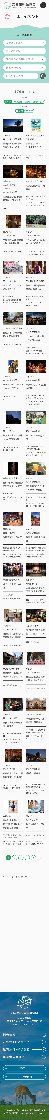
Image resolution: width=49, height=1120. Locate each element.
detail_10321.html (13, 333)
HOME (6, 877)
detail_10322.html (13, 628)
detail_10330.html (13, 535)
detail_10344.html (13, 672)
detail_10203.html (13, 583)
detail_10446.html (36, 771)
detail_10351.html (13, 484)
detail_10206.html (36, 628)
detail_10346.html (36, 721)
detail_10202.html (36, 535)
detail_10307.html (13, 235)
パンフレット (25, 1068)
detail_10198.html (13, 433)
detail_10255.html (36, 235)
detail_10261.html (36, 333)
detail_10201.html (36, 383)
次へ (40, 858)
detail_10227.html (36, 672)
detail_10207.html (36, 822)
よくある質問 (25, 1076)
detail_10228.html (13, 771)
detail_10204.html (36, 583)
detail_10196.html (36, 187)
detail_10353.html (36, 284)
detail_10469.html (36, 139)
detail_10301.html (13, 721)
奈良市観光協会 (19, 5)
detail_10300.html (13, 822)
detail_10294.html (13, 383)
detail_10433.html (13, 139)
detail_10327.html (36, 433)
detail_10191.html (13, 187)
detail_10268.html (36, 484)
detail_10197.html (13, 284)
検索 (43, 76)
